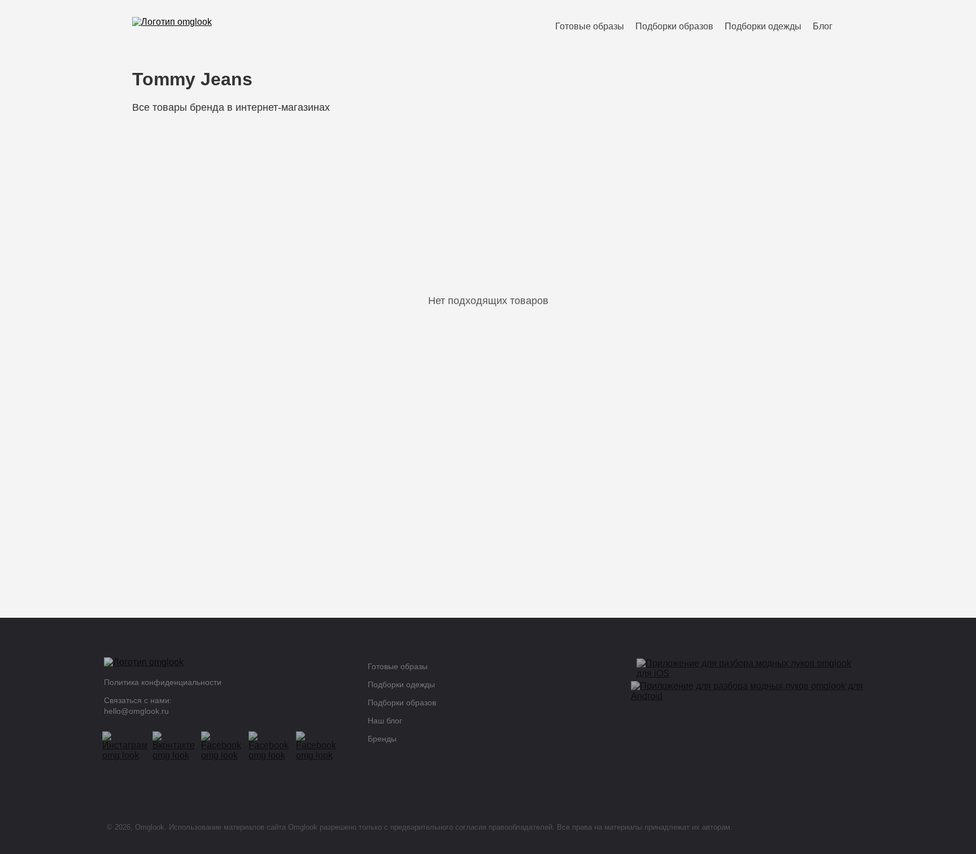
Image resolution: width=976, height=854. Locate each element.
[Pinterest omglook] (274, 746)
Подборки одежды (763, 26)
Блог (823, 26)
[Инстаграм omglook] (129, 746)
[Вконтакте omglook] (178, 746)
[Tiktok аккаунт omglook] (321, 746)
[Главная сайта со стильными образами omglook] (172, 25)
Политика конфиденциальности (162, 682)
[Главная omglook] (224, 665)
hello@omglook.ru (136, 711)
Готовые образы (589, 26)
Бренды (382, 738)
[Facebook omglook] (226, 746)
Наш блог (385, 720)
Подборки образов (674, 26)
